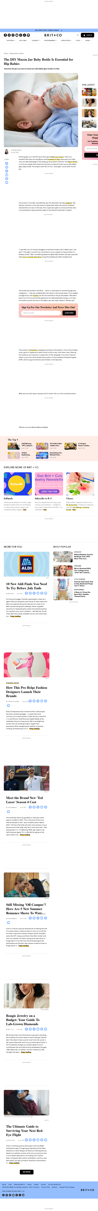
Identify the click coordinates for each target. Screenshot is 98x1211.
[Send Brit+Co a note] (28, 35)
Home (6, 53)
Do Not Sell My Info (54, 1184)
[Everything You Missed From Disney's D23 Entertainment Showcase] (42, 455)
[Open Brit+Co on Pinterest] (7, 1195)
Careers (36, 1184)
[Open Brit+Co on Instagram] (10, 1195)
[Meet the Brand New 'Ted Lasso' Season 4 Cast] (26, 778)
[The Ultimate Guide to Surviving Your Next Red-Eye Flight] (26, 1102)
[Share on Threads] (6, 178)
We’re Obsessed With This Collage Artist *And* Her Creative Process (82, 571)
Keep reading (15, 616)
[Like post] (6, 182)
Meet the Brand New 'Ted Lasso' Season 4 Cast (24, 800)
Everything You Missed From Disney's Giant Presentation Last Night (56, 454)
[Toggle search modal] (77, 35)
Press (10, 1184)
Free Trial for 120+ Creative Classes (47, 30)
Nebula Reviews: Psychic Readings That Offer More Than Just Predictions (83, 557)
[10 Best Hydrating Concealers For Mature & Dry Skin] (14, 455)
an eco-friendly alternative (32, 257)
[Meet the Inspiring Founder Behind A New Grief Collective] (89, 113)
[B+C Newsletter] (49, 483)
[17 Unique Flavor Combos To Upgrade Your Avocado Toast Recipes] (70, 446)
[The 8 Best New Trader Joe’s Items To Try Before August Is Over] (42, 446)
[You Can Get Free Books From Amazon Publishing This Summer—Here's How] (89, 92)
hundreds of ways (53, 159)
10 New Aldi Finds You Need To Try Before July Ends (26, 586)
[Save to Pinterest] (6, 167)
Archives (54, 1187)
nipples (35, 295)
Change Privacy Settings (66, 1187)
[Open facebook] (5, 35)
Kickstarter (33, 350)
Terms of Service (34, 1187)
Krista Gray (11, 1140)
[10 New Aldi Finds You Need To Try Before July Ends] (26, 564)
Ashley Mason (17, 150)
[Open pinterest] (9, 35)
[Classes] (80, 483)
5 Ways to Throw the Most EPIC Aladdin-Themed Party (82, 594)
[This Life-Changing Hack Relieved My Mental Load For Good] (89, 123)
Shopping (10, 40)
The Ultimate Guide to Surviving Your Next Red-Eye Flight (24, 1130)
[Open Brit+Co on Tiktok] (20, 1195)
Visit (24, 510)
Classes (69, 498)
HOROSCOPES (65, 40)
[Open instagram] (13, 35)
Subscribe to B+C (43, 498)
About (4, 1184)
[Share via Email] (6, 174)
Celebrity (35, 40)
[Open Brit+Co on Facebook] (3, 1195)
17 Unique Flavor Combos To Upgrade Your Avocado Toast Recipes (84, 445)
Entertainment (50, 40)
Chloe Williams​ (12, 807)
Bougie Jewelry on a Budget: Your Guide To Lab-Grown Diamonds (23, 1020)
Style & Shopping (79, 579)
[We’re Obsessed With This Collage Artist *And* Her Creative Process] (63, 570)
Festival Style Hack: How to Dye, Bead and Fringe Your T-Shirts (83, 584)
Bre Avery (11, 593)
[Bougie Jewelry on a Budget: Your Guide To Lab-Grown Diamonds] (89, 102)
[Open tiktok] (24, 35)
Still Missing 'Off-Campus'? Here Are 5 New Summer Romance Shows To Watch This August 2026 (27, 445)
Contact (43, 1184)
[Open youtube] (16, 35)
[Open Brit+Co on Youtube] (13, 1195)
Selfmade (8, 498)
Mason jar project (57, 157)
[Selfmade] (18, 483)
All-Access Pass (71, 505)
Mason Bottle (72, 162)
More (88, 40)
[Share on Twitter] (6, 171)
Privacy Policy (45, 1187)
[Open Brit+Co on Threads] (17, 1195)
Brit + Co (11, 1029)
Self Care (22, 40)
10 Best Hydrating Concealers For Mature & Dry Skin (27, 454)
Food (78, 40)
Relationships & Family (17, 53)
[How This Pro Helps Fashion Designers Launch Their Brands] (26, 665)
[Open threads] (20, 35)
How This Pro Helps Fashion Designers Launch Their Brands (26, 691)
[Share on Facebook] (6, 163)
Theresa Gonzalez (13, 701)
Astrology (77, 552)
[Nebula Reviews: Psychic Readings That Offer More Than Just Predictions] (63, 557)
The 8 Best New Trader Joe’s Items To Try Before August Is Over (56, 445)
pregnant (68, 203)
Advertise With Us (19, 1184)
